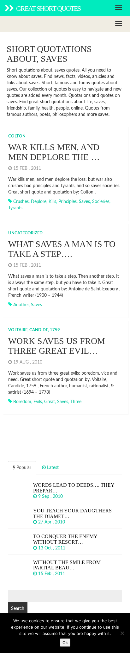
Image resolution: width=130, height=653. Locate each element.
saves (84, 202)
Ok (65, 642)
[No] (122, 633)
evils (37, 402)
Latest (52, 468)
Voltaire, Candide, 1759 (34, 330)
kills (52, 202)
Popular (23, 468)
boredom (22, 402)
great (49, 402)
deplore (38, 202)
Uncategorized (25, 233)
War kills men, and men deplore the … (54, 152)
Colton (17, 136)
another (21, 305)
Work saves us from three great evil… (56, 346)
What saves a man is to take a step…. (61, 249)
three (75, 402)
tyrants (15, 208)
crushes (21, 202)
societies (100, 202)
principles (67, 202)
